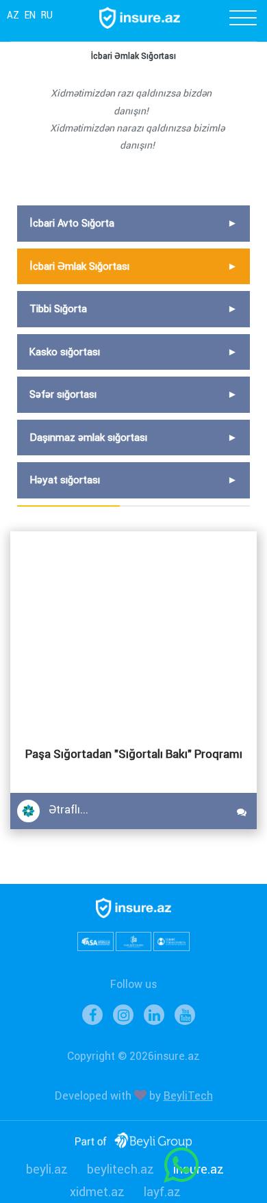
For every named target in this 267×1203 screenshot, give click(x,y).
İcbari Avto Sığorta (71, 223)
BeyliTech (188, 1095)
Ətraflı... (68, 809)
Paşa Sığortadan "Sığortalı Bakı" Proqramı (133, 754)
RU (47, 15)
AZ (13, 15)
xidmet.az (97, 1192)
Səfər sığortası (63, 394)
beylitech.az (120, 1169)
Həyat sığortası (64, 480)
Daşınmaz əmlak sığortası (88, 437)
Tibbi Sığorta (58, 309)
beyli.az (47, 1169)
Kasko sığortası (64, 352)
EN (30, 15)
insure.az (198, 1169)
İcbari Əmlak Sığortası (79, 266)
